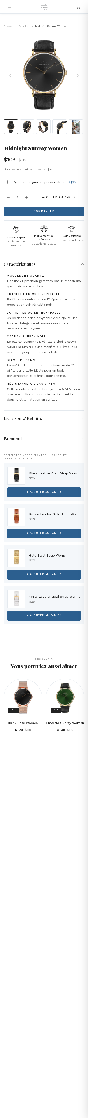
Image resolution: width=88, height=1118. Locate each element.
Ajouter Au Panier (59, 197)
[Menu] (9, 7)
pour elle (24, 26)
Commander (44, 211)
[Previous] (10, 75)
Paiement (13, 438)
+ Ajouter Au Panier (44, 492)
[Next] (78, 75)
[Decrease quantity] (8, 197)
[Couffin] (78, 7)
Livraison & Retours (23, 418)
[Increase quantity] (26, 197)
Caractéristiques (19, 264)
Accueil (9, 26)
